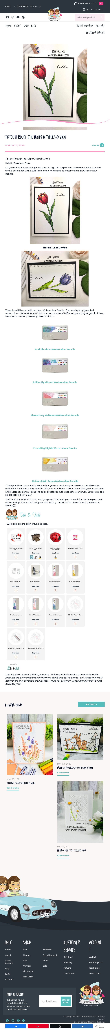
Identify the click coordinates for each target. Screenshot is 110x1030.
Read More (13, 788)
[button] (8, 17)
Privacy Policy (101, 1017)
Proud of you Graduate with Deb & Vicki (75, 768)
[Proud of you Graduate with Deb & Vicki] (80, 736)
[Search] (101, 17)
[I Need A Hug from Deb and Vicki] (80, 811)
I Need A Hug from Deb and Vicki (71, 851)
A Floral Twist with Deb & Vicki (21, 783)
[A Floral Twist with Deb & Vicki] (30, 744)
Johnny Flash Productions (93, 1022)
